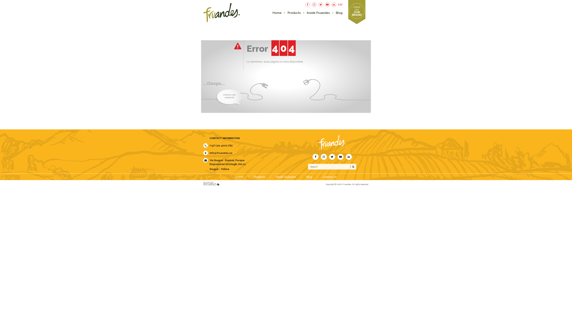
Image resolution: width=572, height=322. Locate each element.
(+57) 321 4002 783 (221, 145)
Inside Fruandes (318, 13)
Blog (339, 13)
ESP (340, 4)
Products (294, 13)
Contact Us (330, 176)
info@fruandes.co (221, 152)
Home (277, 13)
